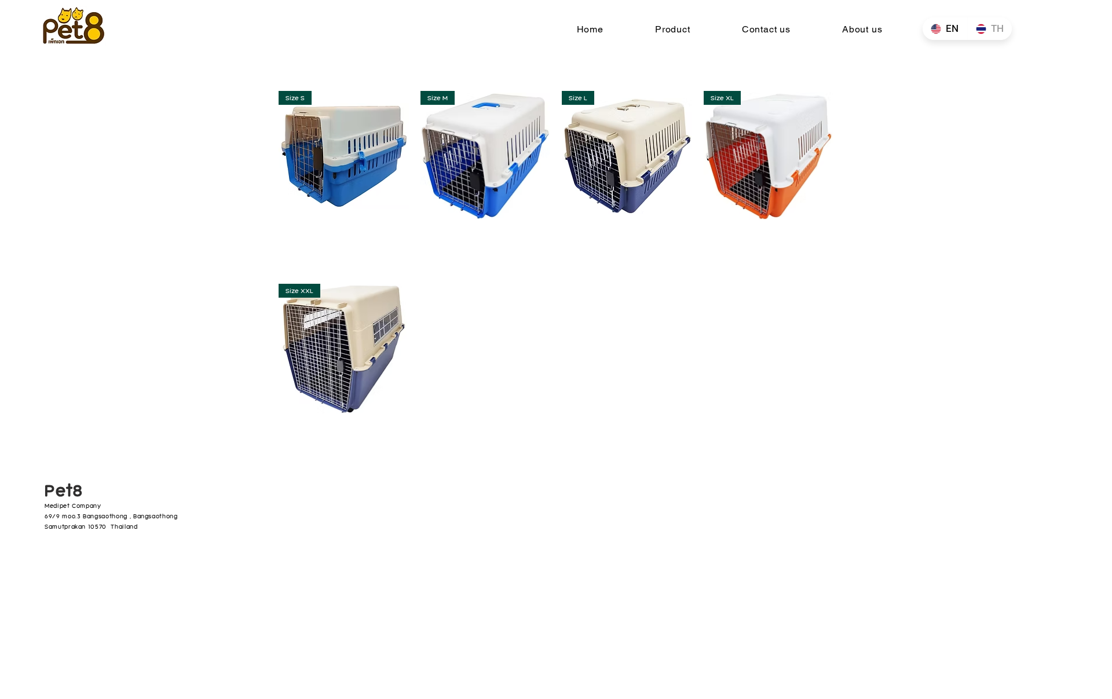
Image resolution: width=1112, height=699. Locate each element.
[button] (672, 29)
